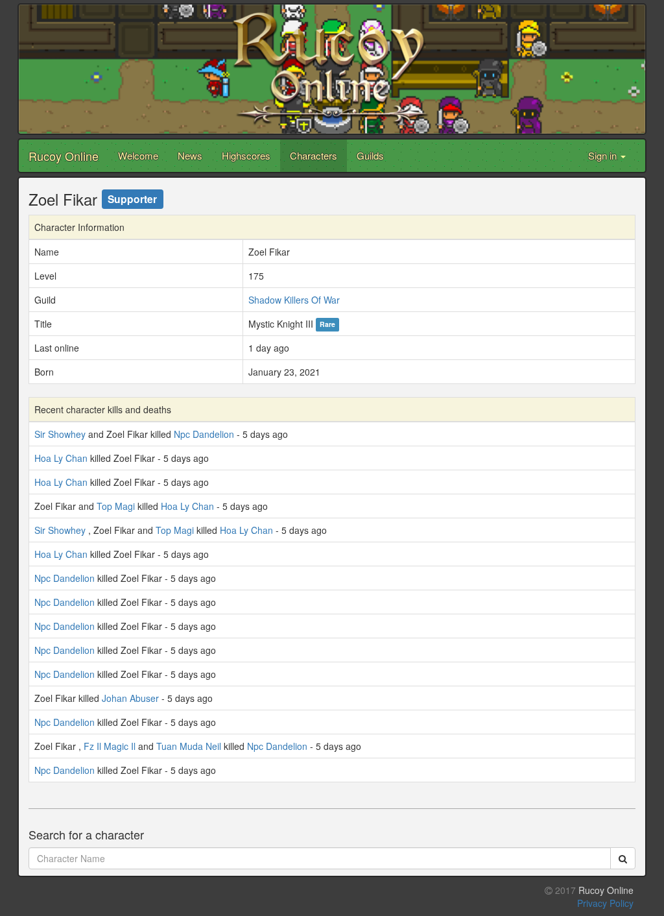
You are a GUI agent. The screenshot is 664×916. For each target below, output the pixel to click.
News (190, 155)
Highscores (246, 155)
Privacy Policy (605, 903)
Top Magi (116, 506)
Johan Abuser (130, 698)
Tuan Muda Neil (188, 746)
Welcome (138, 155)
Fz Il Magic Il (110, 746)
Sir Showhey (60, 434)
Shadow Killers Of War (294, 299)
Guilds (370, 155)
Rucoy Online (64, 155)
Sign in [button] (603, 155)
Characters (313, 155)
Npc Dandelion (204, 434)
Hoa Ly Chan (61, 458)
